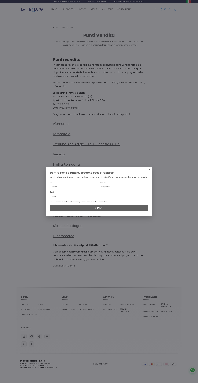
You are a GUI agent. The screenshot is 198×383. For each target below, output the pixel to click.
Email (52, 192)
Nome (52, 182)
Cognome (103, 182)
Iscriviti (99, 208)
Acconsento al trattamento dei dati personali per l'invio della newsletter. (79, 202)
